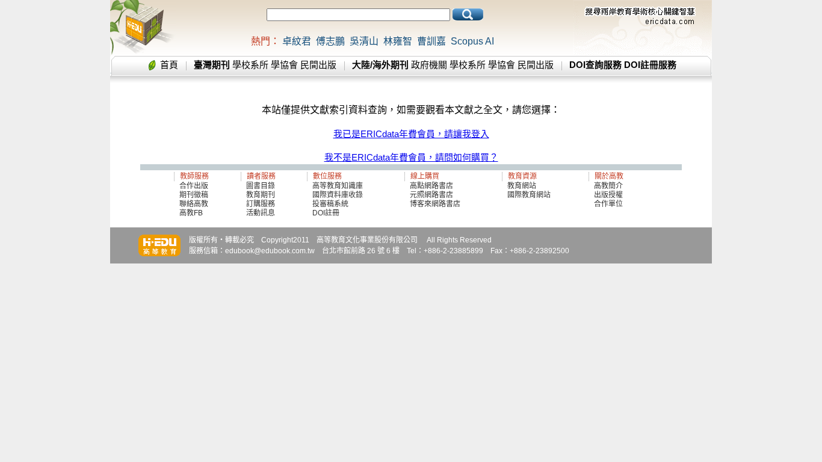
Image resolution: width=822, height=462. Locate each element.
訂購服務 (260, 204)
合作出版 (193, 186)
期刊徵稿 (193, 195)
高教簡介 (608, 186)
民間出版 (318, 65)
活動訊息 (260, 213)
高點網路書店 (432, 186)
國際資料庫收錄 (337, 195)
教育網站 (521, 186)
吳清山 (364, 41)
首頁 (169, 65)
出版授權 (608, 195)
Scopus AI (472, 41)
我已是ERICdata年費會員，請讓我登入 (411, 134)
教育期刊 (260, 195)
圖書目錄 (260, 186)
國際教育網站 (529, 195)
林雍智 (397, 41)
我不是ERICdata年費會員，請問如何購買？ (411, 157)
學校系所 (250, 65)
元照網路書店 (431, 195)
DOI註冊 (325, 213)
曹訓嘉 (431, 41)
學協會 (284, 65)
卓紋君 (296, 41)
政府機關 (429, 65)
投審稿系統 (330, 204)
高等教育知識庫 (337, 186)
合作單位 (608, 204)
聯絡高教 (193, 204)
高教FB (191, 213)
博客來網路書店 (435, 204)
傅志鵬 (330, 41)
